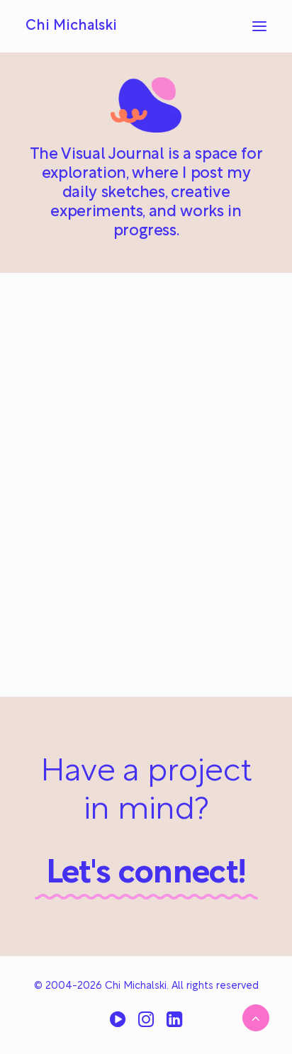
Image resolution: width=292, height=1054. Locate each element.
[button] (259, 26)
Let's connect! (146, 874)
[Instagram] (146, 1024)
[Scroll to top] (255, 1017)
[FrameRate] (117, 1024)
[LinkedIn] (174, 1024)
